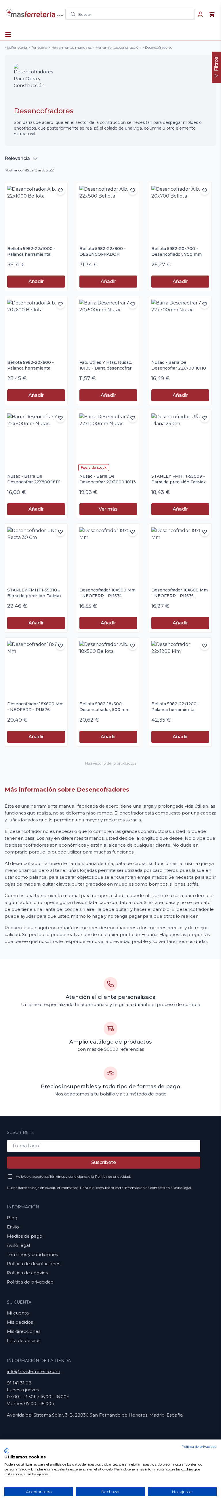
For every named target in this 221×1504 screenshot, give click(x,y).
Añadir (36, 281)
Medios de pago (24, 1236)
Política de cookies (27, 1273)
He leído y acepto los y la (73, 1176)
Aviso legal (18, 1245)
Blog (12, 1217)
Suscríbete (103, 1162)
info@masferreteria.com (33, 1371)
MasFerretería (16, 47)
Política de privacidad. (113, 1176)
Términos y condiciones (68, 1176)
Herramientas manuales (72, 47)
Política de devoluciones (33, 1263)
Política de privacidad (30, 1282)
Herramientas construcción (118, 47)
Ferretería (39, 47)
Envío (13, 1227)
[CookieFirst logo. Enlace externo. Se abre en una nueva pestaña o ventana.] (6, 1451)
